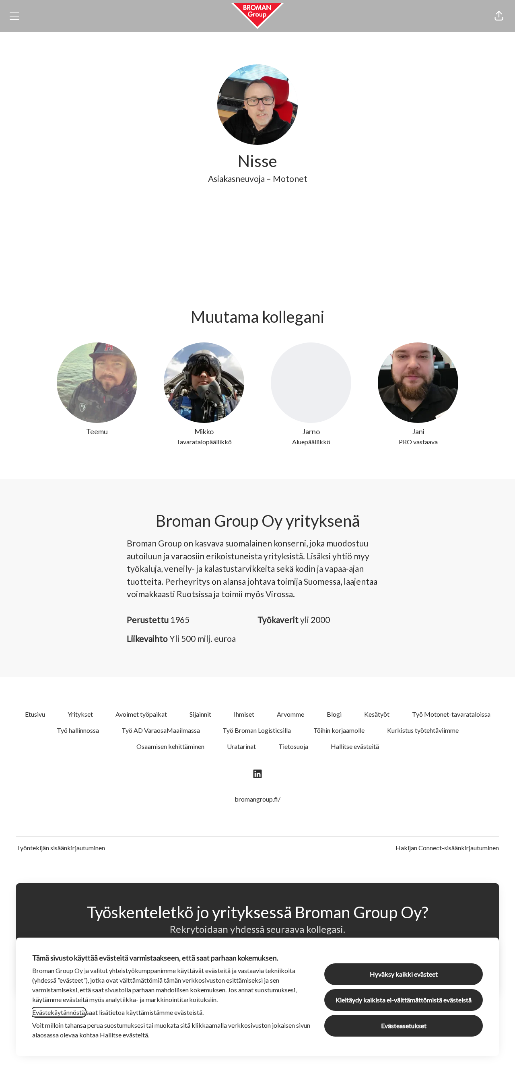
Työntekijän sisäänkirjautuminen (60, 847)
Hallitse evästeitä (355, 746)
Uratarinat (241, 746)
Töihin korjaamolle (339, 730)
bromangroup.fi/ (257, 799)
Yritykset (80, 714)
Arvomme (290, 714)
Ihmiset (244, 714)
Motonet (290, 178)
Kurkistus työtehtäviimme (423, 730)
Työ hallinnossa (78, 730)
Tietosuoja (293, 746)
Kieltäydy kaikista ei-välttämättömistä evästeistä (404, 1000)
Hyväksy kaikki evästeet (404, 974)
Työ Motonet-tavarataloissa (451, 714)
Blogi (334, 714)
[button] (499, 16)
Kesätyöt (376, 714)
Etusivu (35, 714)
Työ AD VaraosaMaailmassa (161, 730)
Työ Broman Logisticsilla (256, 730)
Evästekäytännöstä (58, 1012)
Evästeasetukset (403, 1025)
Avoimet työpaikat (141, 714)
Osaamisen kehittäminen (170, 746)
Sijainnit (200, 714)
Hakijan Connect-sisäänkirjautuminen (447, 847)
